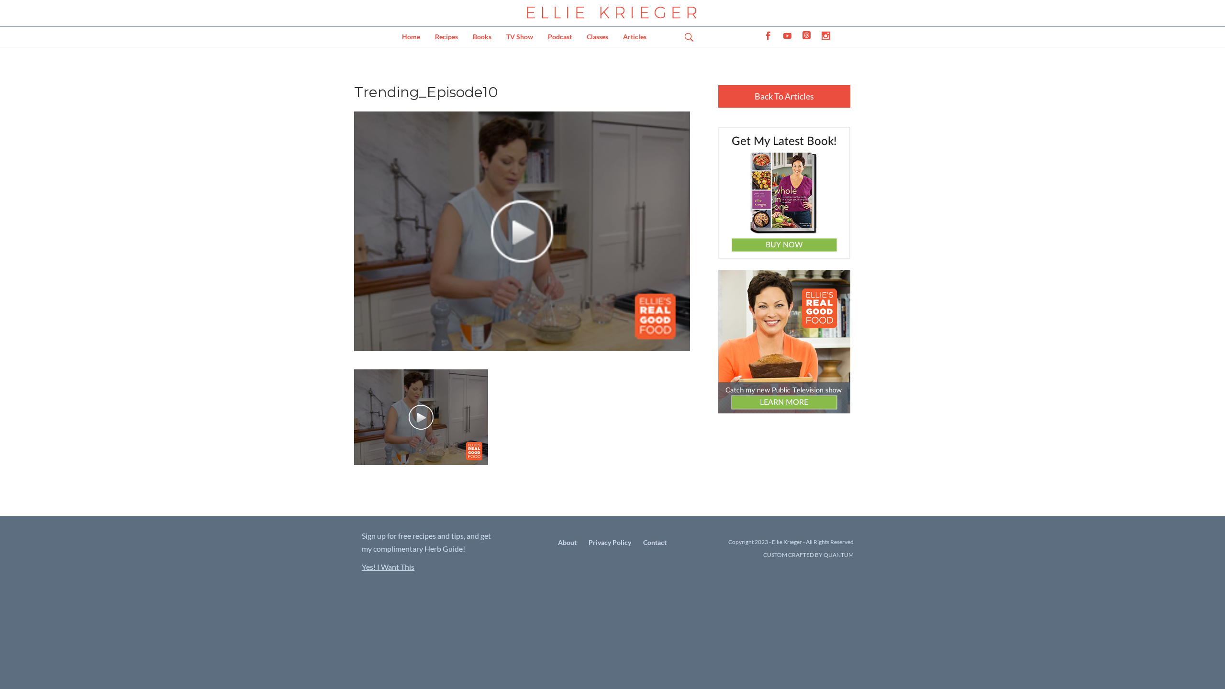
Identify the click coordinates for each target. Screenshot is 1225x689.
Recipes (446, 37)
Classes (597, 37)
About (567, 542)
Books (482, 37)
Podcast (560, 37)
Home (411, 37)
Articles (634, 37)
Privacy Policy (610, 542)
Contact (655, 542)
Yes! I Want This (388, 566)
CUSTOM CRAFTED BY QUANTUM (808, 554)
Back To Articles (784, 96)
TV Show (519, 37)
